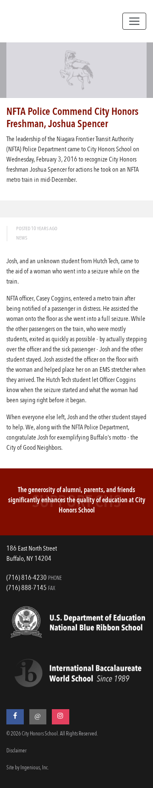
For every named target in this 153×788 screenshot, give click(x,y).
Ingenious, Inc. (34, 768)
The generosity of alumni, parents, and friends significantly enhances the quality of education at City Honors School (76, 500)
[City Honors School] (50, 21)
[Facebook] (15, 716)
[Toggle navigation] (134, 21)
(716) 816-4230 (26, 578)
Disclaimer (16, 751)
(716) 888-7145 (26, 588)
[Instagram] (60, 716)
